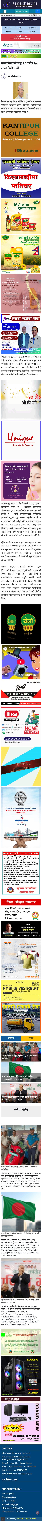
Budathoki (18, 1466)
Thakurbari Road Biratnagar (21, 37)
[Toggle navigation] (5, 11)
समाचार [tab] (11, 1038)
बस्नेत (8, 1501)
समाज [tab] (31, 1038)
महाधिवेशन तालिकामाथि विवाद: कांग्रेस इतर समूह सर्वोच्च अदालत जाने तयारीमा (19, 1098)
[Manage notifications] (37, 1513)
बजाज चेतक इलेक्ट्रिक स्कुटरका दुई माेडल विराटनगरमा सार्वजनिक (21, 1057)
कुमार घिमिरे (10, 1511)
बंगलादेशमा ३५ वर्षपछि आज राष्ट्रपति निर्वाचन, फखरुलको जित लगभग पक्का (18, 1078)
